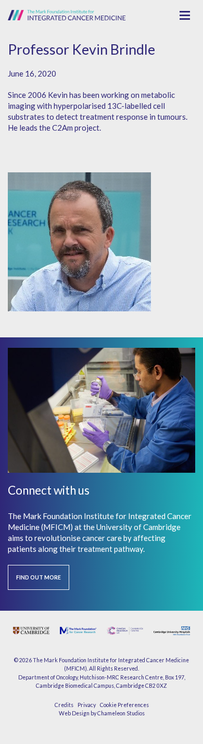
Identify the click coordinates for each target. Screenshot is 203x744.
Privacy (87, 705)
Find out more (38, 577)
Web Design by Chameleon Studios (102, 713)
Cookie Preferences (124, 705)
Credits (64, 705)
